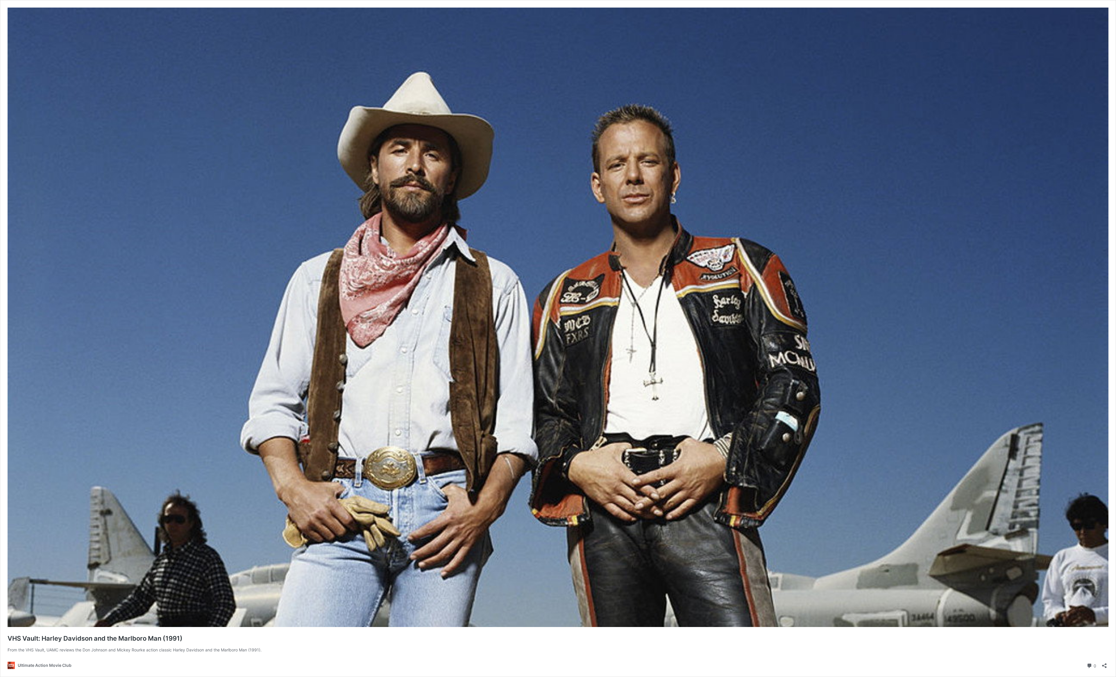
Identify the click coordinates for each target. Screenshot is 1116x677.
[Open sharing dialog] (1104, 663)
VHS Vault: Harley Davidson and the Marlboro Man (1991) (95, 638)
